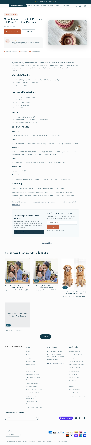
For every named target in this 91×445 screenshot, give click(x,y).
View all (45, 336)
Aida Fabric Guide (74, 389)
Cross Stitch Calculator (76, 364)
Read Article (28, 32)
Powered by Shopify (22, 441)
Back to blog (47, 243)
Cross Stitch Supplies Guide (33, 379)
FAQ (27, 368)
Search (28, 351)
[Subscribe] (36, 418)
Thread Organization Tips (34, 407)
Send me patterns (53, 227)
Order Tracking (30, 371)
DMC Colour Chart (74, 368)
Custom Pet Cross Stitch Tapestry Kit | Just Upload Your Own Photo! (74, 292)
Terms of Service (31, 358)
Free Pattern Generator (76, 358)
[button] (51, 5)
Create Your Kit (11, 32)
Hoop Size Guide (74, 377)
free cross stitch (36, 202)
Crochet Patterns (11, 14)
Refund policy (32, 441)
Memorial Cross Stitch (33, 393)
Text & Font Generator (76, 361)
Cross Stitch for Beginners (74, 385)
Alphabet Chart (73, 381)
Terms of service (51, 441)
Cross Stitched (13, 441)
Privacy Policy (30, 364)
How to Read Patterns (76, 393)
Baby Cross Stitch (32, 386)
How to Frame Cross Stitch (77, 396)
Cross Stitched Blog (32, 374)
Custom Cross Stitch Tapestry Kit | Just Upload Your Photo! (17, 286)
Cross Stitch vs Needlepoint (31, 397)
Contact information (62, 441)
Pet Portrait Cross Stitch (34, 389)
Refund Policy (30, 361)
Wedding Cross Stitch (33, 383)
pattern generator (48, 202)
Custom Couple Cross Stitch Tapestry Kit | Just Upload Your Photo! (45, 286)
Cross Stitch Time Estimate (32, 403)
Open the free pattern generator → (29, 232)
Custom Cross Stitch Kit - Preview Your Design (17, 315)
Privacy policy (41, 441)
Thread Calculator (74, 371)
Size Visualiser (73, 374)
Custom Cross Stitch (75, 355)
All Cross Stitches (74, 351)
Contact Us (29, 355)
